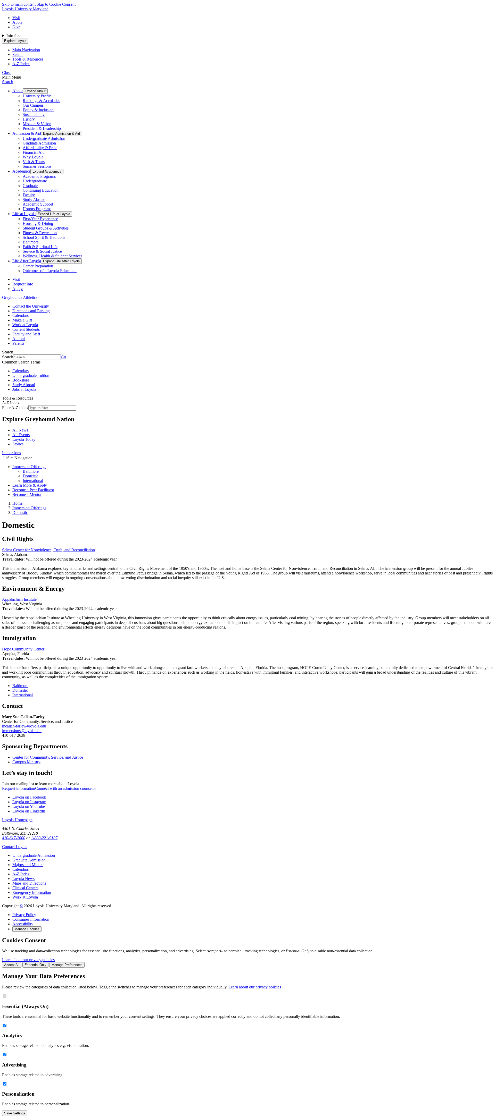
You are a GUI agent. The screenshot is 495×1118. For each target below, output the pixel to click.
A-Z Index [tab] (21, 64)
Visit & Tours (34, 161)
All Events (21, 435)
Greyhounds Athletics (19, 297)
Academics (21, 171)
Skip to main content (19, 4)
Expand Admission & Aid (61, 133)
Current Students (26, 329)
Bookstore (20, 380)
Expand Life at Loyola (54, 214)
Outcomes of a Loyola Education (50, 270)
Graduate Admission (39, 143)
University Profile (37, 96)
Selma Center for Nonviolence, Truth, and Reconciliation (48, 550)
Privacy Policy (24, 914)
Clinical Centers (25, 888)
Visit (16, 17)
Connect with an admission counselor (65, 788)
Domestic (30, 476)
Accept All (11, 965)
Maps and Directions (29, 883)
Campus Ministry (26, 762)
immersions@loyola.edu (22, 731)
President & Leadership (42, 128)
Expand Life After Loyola (61, 261)
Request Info (22, 284)
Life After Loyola (26, 261)
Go (63, 357)
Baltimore (31, 242)
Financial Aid (34, 152)
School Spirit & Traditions (44, 237)
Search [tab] (17, 54)
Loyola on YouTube (28, 806)
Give (16, 27)
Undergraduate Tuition (30, 375)
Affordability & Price (40, 148)
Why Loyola (33, 157)
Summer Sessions (37, 166)
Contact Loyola (14, 846)
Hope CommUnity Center (23, 649)
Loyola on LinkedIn (28, 811)
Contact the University (30, 306)
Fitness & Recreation (40, 233)
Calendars (20, 315)
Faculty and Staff (26, 334)
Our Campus (33, 105)
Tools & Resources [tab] (27, 59)
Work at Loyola (25, 325)
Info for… (14, 35)
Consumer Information (30, 919)
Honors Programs (37, 209)
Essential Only (35, 965)
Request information (18, 788)
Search (7, 82)
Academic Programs (39, 176)
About (17, 91)
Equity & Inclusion (38, 110)
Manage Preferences (67, 965)
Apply (17, 22)
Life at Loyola (24, 213)
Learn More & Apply (29, 485)
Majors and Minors (27, 864)
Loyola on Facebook (29, 797)
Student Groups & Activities (46, 228)
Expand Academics (46, 171)
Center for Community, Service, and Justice (47, 757)
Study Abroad (34, 199)
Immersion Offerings (29, 466)
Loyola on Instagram (29, 802)
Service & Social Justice (42, 251)
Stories (17, 444)
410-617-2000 (13, 838)
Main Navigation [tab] (26, 50)
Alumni (18, 338)
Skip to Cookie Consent (56, 4)
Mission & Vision (37, 124)
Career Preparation (38, 266)
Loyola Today (23, 439)
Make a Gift (22, 320)
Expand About (35, 91)
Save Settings (14, 1113)
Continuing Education (41, 190)
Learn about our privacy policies (28, 960)
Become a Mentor (27, 494)
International (33, 480)
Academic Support (38, 204)
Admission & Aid (26, 133)
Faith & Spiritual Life (40, 246)
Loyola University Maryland (25, 9)
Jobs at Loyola (24, 389)
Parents (18, 343)
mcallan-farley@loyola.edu (24, 726)
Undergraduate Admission (44, 138)
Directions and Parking (31, 311)
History (29, 119)
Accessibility (22, 924)
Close (6, 72)
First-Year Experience (40, 219)
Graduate (30, 185)
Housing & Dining (38, 223)
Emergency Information (31, 892)
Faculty (29, 195)
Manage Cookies (26, 929)
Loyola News (23, 878)
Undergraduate (35, 181)
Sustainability (34, 114)
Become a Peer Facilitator (33, 490)
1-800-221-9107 (44, 838)
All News (20, 430)
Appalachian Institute (19, 599)
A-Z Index (21, 874)
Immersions (11, 453)
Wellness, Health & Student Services (52, 256)
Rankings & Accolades (41, 100)
